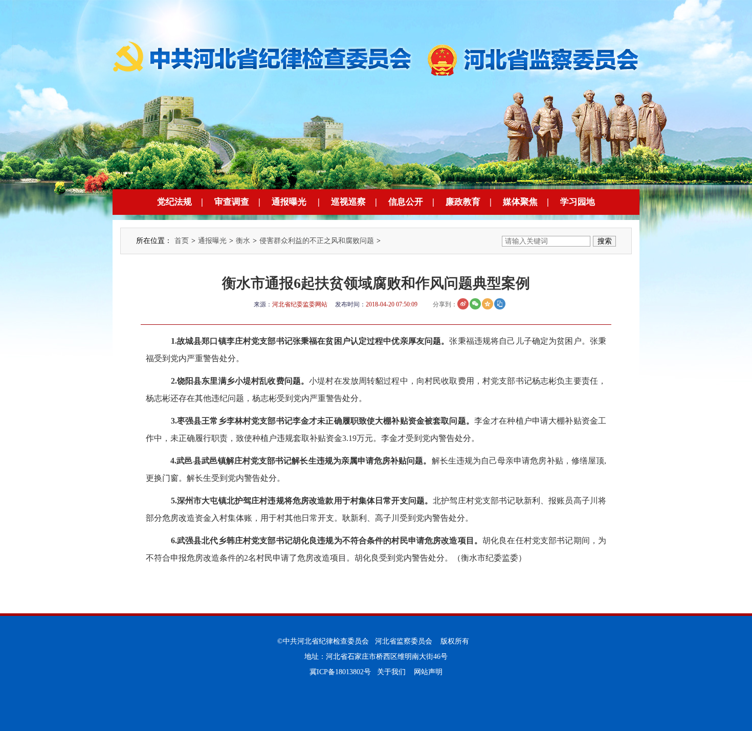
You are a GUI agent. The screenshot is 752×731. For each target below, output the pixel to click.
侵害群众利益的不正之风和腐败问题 (316, 241)
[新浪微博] (463, 303)
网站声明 (428, 672)
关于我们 (391, 672)
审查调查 (231, 202)
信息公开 (405, 202)
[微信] (475, 303)
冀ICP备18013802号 (340, 672)
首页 (181, 241)
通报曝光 (289, 202)
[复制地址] (499, 303)
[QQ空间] (487, 303)
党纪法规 (174, 202)
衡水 (243, 241)
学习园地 (577, 202)
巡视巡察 (348, 202)
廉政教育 (463, 202)
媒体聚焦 (520, 202)
